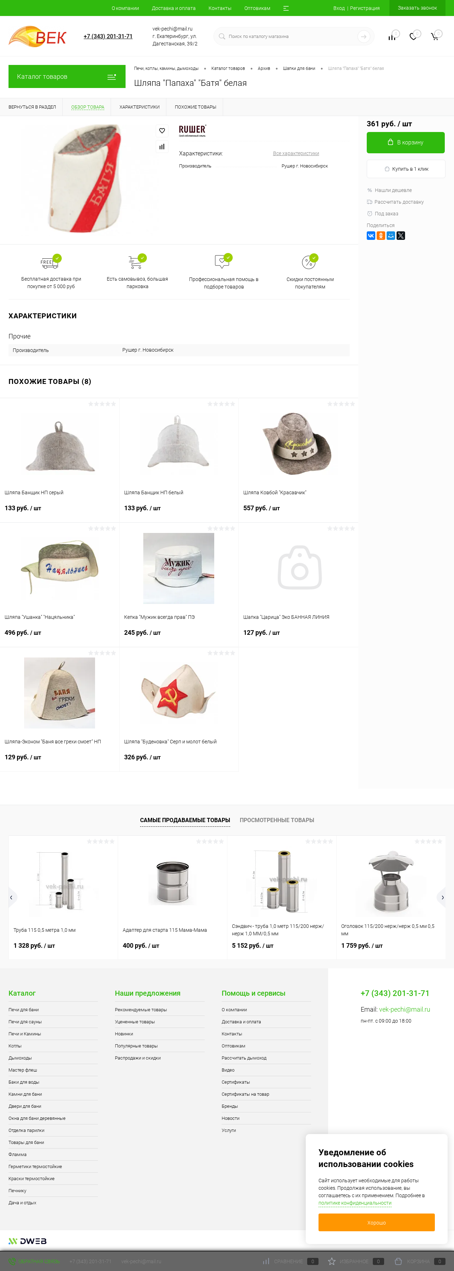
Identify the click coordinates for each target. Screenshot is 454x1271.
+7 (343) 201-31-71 (108, 36)
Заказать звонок (417, 8)
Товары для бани (26, 1142)
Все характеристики (296, 153)
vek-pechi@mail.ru (404, 1009)
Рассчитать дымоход (244, 1058)
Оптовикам (257, 8)
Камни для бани (25, 1094)
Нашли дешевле (393, 190)
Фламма (18, 1154)
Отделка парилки (26, 1130)
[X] (401, 235)
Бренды (230, 1106)
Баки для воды (24, 1082)
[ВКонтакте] (371, 235)
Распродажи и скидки (138, 1058)
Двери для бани (25, 1106)
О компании (125, 8)
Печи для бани (24, 1009)
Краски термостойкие (32, 1178)
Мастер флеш (23, 1070)
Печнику (17, 1190)
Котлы (15, 1046)
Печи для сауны (25, 1021)
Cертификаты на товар (245, 1094)
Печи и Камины (25, 1033)
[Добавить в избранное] (162, 131)
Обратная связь (38, 1261)
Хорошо (376, 1223)
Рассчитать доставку (399, 202)
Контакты (220, 8)
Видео (228, 1070)
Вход (339, 8)
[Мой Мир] (391, 235)
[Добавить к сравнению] (162, 146)
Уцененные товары (135, 1021)
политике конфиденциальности (355, 1203)
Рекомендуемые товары (141, 1009)
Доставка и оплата (174, 8)
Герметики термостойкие (35, 1166)
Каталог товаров (42, 76)
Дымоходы (20, 1058)
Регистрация (365, 8)
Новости (230, 1118)
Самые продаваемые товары (185, 820)
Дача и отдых (22, 1202)
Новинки (124, 1033)
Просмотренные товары (277, 820)
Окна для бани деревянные (37, 1118)
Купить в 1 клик (410, 169)
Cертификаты (236, 1082)
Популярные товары (136, 1046)
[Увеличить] (89, 180)
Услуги (229, 1130)
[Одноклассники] (381, 235)
